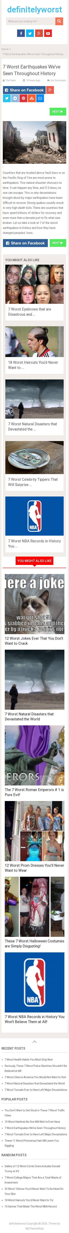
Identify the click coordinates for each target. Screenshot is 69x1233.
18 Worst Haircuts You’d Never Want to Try (29, 1200)
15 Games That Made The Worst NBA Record (31, 1206)
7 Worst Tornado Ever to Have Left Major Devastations (36, 1089)
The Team (11, 80)
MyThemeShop (35, 1228)
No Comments (58, 80)
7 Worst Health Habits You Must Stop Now (29, 1059)
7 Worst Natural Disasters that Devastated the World (35, 1083)
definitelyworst (34, 9)
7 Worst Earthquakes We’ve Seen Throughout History (35, 1128)
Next (56, 111)
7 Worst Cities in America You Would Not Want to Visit (35, 1077)
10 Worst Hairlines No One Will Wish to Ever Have (32, 1121)
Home (4, 49)
